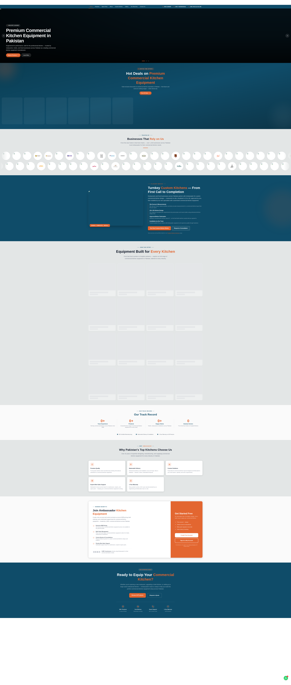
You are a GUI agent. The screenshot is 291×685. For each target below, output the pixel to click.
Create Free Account (186, 535)
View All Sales (144, 93)
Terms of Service (192, 544)
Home (91, 6)
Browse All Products (137, 595)
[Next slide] (287, 36)
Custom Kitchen (119, 6)
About (111, 6)
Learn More (26, 55)
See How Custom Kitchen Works (159, 228)
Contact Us (142, 6)
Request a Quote (154, 595)
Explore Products (12, 55)
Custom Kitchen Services (173, 233)
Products (97, 6)
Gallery (126, 6)
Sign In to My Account (186, 540)
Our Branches (134, 6)
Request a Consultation (181, 228)
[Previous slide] (3, 36)
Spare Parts (104, 6)
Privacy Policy (186, 546)
